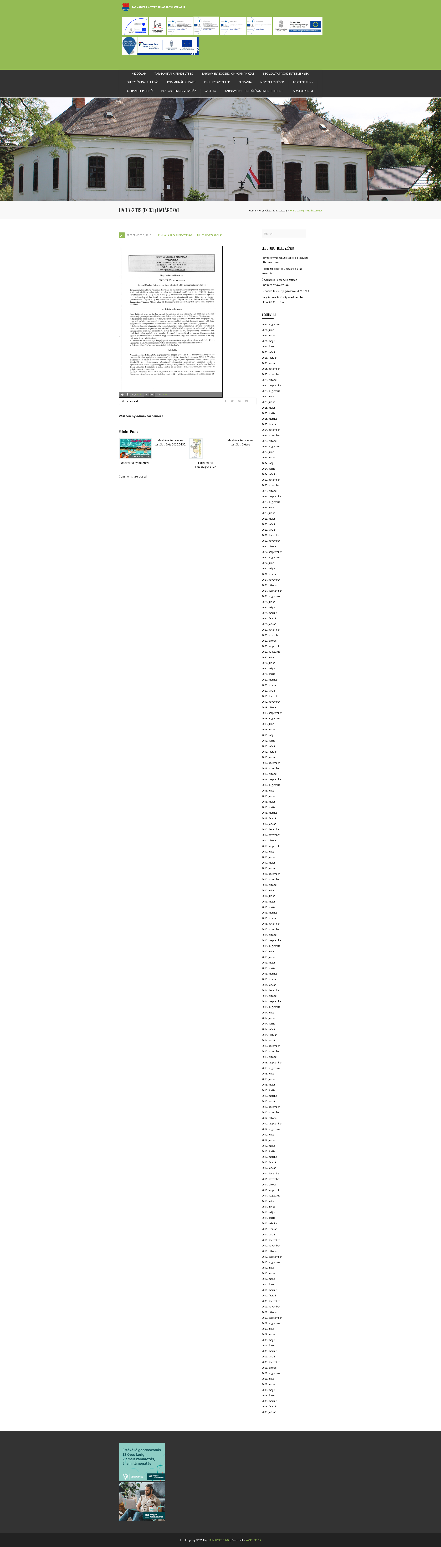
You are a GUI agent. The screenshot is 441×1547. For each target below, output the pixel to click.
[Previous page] (122, 395)
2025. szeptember (272, 385)
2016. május (268, 901)
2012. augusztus (271, 1129)
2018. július (268, 790)
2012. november (271, 1112)
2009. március (269, 1351)
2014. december (271, 990)
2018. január (269, 823)
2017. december (271, 829)
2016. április (268, 907)
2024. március (269, 474)
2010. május (268, 1278)
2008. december (271, 1362)
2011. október (269, 1184)
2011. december (271, 1173)
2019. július (268, 724)
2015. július (268, 951)
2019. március (269, 746)
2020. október (269, 640)
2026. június (268, 335)
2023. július (268, 507)
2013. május (268, 1084)
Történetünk (303, 82)
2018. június (268, 796)
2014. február (269, 1034)
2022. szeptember (272, 552)
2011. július (268, 1201)
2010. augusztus (271, 1262)
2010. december (271, 1240)
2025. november (271, 374)
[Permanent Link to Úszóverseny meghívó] (135, 458)
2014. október (269, 995)
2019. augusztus (271, 718)
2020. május (268, 668)
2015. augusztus (271, 945)
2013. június (268, 1079)
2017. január (269, 868)
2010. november (271, 1245)
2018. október (269, 773)
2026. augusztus (271, 324)
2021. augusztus (271, 596)
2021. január (269, 624)
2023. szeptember (272, 496)
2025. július (268, 396)
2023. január (269, 529)
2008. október (269, 1367)
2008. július (268, 1378)
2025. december (271, 368)
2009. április (268, 1345)
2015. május (268, 962)
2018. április (268, 807)
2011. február (269, 1229)
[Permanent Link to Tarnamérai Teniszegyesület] (196, 458)
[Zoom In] (152, 395)
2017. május (268, 862)
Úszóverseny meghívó (135, 463)
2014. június (268, 1018)
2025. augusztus (271, 391)
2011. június (268, 1206)
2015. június (268, 957)
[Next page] (127, 395)
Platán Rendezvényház (178, 91)
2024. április (268, 468)
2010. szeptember (272, 1256)
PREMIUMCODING (218, 1540)
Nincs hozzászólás (210, 235)
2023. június (268, 513)
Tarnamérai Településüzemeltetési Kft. (254, 91)
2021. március (269, 613)
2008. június (268, 1384)
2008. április (268, 1395)
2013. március (269, 1095)
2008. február (269, 1406)
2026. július (268, 330)
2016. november (271, 879)
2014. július (268, 1012)
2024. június (268, 457)
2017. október (269, 840)
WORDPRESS (253, 1540)
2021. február (269, 618)
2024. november (271, 435)
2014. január (269, 1040)
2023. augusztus (271, 502)
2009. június (268, 1334)
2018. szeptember (272, 779)
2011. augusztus (271, 1195)
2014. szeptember (272, 1001)
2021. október (269, 585)
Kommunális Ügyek (181, 82)
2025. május (268, 407)
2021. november (271, 579)
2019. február (269, 751)
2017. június (268, 857)
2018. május (268, 801)
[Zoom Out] (146, 395)
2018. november (271, 768)
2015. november (271, 929)
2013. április (268, 1090)
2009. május (268, 1340)
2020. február (269, 685)
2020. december (271, 629)
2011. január (269, 1234)
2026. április (268, 346)
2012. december (271, 1106)
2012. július (268, 1134)
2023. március (269, 524)
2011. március (269, 1223)
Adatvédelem (303, 91)
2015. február (269, 979)
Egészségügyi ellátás (142, 82)
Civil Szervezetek (217, 82)
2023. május (268, 518)
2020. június (268, 663)
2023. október (269, 491)
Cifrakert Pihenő (140, 91)
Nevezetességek (272, 82)
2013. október (269, 1056)
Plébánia (245, 82)
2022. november (271, 540)
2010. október (269, 1251)
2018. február (269, 818)
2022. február (269, 574)
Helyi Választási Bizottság (272, 210)
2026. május (268, 341)
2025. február (269, 424)
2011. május (268, 1212)
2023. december (271, 479)
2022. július (268, 563)
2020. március (269, 679)
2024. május (268, 463)
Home (252, 210)
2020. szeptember (272, 646)
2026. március (269, 352)
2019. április (268, 740)
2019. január (269, 757)
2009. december (271, 1301)
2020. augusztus (271, 651)
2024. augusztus (271, 446)
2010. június (268, 1273)
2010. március (269, 1290)
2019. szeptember (272, 712)
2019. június (268, 729)
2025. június (268, 402)
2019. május (268, 735)
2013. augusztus (271, 1068)
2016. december (271, 873)
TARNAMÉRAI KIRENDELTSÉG (173, 73)
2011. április (268, 1217)
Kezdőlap (139, 73)
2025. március (269, 418)
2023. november (271, 485)
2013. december (271, 1045)
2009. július (268, 1328)
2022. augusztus (271, 557)
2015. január (269, 984)
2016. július (268, 890)
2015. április (268, 968)
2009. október (269, 1312)
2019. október (269, 707)
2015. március (269, 973)
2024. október (269, 441)
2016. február (269, 918)
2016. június (268, 895)
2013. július (268, 1073)
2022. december (271, 535)
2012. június (268, 1140)
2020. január (269, 690)
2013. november (271, 1051)
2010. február (269, 1295)
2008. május (268, 1390)
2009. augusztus (271, 1323)
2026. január (269, 363)
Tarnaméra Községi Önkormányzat (228, 73)
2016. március (269, 912)
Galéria (210, 91)
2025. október (269, 380)
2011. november (271, 1179)
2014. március (269, 1029)
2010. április (268, 1284)
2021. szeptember (272, 590)
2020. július (268, 657)
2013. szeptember (272, 1062)
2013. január (269, 1101)
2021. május (268, 607)
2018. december (271, 762)
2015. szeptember (272, 940)
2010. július (268, 1267)
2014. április (268, 1023)
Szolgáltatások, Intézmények (286, 73)
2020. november (271, 635)
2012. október (269, 1118)
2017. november (271, 834)
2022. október (269, 546)
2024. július (268, 452)
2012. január (269, 1167)
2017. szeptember (272, 846)
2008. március (269, 1401)
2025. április (268, 413)
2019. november (271, 701)
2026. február (269, 357)
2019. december (271, 696)
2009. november (271, 1306)
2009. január (269, 1356)
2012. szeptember (272, 1123)
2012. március (269, 1156)
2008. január (269, 1412)
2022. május (268, 568)
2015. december (271, 923)
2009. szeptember (272, 1317)
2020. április (268, 674)
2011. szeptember (272, 1190)
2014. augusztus (271, 1006)
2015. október (269, 934)
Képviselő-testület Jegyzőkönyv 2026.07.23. (285, 291)
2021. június (268, 601)
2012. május (268, 1145)
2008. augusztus (271, 1373)
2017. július (268, 851)
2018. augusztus (271, 785)
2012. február (269, 1162)
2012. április (268, 1151)
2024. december (271, 429)
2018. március (269, 812)
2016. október (269, 884)
